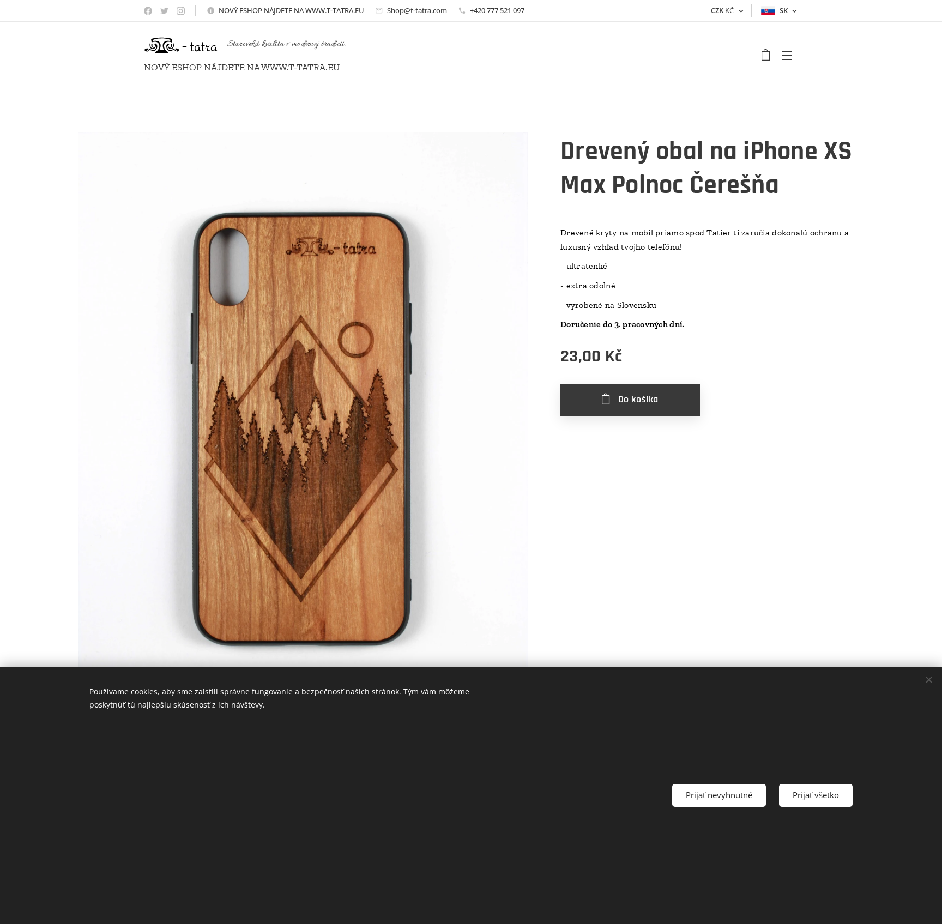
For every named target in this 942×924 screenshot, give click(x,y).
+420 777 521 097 (497, 10)
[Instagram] (181, 11)
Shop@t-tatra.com (417, 10)
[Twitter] (164, 11)
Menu (790, 55)
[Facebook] (148, 11)
